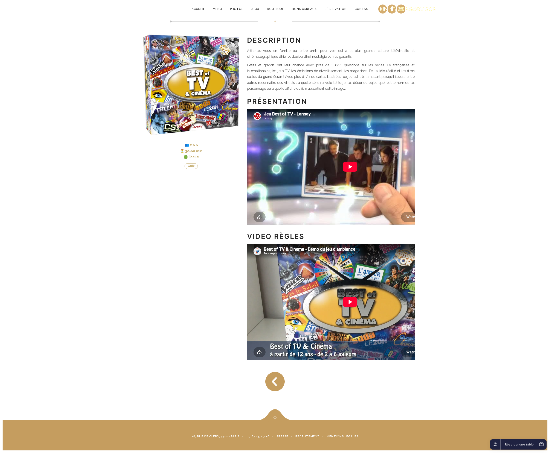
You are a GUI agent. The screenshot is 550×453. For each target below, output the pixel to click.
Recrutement (307, 436)
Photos (236, 9)
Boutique (275, 9)
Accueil (198, 9)
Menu (217, 9)
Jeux (255, 9)
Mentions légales (342, 436)
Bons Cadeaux (304, 9)
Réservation (336, 9)
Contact (363, 9)
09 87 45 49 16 (258, 436)
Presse (282, 436)
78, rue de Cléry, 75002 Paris (216, 436)
